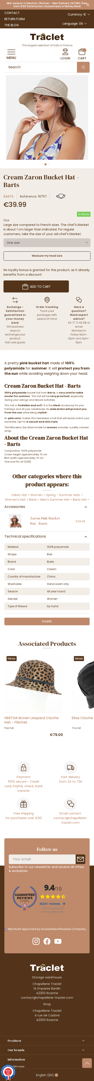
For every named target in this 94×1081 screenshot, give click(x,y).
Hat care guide (15, 342)
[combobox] (47, 242)
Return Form (14, 19)
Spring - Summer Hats (63, 495)
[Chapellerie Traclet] (47, 36)
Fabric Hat (19, 495)
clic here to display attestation (29, 933)
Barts (8, 196)
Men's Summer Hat (54, 499)
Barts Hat (80, 499)
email (79, 326)
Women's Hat (15, 499)
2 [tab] (48, 164)
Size (6, 220)
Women (36, 495)
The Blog (11, 25)
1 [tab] (45, 164)
